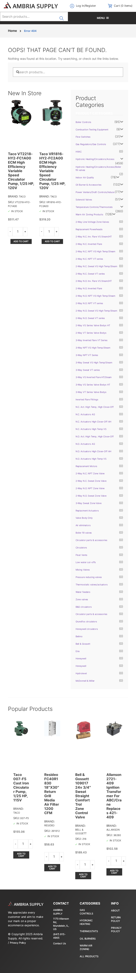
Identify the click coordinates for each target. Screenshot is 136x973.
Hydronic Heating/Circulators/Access (95, 159)
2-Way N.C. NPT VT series (89, 259)
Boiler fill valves (84, 532)
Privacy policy (116, 929)
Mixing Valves (83, 569)
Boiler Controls (83, 122)
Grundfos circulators (86, 621)
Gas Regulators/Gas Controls (91, 144)
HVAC (79, 151)
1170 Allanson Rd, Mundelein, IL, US (61, 924)
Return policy (116, 919)
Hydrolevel (81, 673)
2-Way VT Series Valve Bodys (91, 333)
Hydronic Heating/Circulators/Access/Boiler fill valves (98, 168)
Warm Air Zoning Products (89, 214)
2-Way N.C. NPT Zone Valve (90, 473)
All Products (89, 956)
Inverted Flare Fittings (87, 399)
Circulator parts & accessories (91, 540)
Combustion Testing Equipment (92, 129)
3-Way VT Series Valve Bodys (91, 392)
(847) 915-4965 (59, 936)
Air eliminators (83, 525)
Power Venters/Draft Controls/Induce (95, 192)
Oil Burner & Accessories (88, 184)
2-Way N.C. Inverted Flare (89, 244)
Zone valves (82, 599)
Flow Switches (83, 137)
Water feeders (83, 592)
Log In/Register (86, 5)
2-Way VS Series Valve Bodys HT (93, 325)
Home (12, 31)
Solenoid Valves (84, 199)
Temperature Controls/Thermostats (94, 207)
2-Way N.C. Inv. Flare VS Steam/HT (94, 236)
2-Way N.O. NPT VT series (89, 303)
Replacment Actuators (87, 510)
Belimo (79, 636)
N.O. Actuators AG (85, 444)
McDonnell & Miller (85, 681)
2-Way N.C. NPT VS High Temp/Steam (95, 251)
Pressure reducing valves (89, 577)
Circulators (81, 547)
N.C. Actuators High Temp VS (91, 429)
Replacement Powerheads (89, 229)
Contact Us (59, 943)
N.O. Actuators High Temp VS (91, 458)
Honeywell (81, 658)
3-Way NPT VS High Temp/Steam (93, 347)
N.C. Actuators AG (85, 414)
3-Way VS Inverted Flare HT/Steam (94, 377)
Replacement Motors (86, 466)
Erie (78, 651)
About (115, 910)
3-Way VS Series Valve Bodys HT (93, 384)
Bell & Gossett (83, 644)
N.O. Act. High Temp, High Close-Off (95, 436)
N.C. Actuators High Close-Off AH (93, 421)
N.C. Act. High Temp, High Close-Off (95, 407)
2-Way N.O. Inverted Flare (89, 288)
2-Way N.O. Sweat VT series (90, 318)
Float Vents (81, 555)
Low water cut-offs (86, 562)
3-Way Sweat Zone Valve (88, 503)
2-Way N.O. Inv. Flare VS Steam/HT (94, 281)
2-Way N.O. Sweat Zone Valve (91, 495)
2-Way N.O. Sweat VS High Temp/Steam (96, 310)
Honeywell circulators (87, 629)
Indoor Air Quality (85, 177)
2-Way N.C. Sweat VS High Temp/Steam (96, 266)
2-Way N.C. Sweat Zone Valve (91, 481)
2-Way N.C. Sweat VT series (90, 273)
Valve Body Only (84, 518)
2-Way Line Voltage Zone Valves (92, 222)
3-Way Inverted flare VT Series (91, 340)
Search (62, 17)
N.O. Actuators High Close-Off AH (93, 451)
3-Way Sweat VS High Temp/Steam (94, 362)
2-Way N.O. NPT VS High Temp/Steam (95, 296)
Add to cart (21, 241)
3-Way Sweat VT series (88, 370)
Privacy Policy (18, 942)
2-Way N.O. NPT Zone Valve (90, 488)
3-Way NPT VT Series (87, 355)
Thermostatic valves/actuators (92, 584)
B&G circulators (84, 607)
